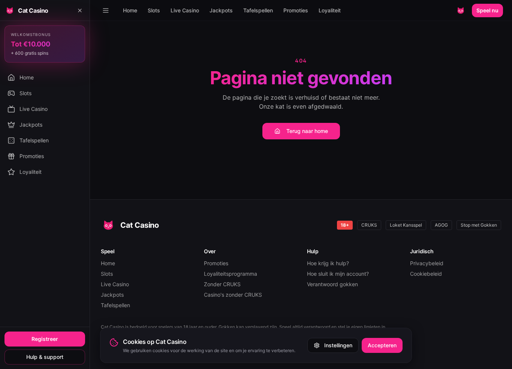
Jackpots (221, 10)
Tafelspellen (258, 10)
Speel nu (487, 10)
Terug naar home (307, 131)
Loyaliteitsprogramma (230, 273)
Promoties (295, 10)
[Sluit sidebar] (80, 10)
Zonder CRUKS (222, 284)
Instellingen (338, 345)
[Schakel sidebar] (105, 10)
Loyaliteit (330, 10)
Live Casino (185, 10)
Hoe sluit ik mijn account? (338, 273)
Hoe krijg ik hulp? (328, 263)
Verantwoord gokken (332, 284)
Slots (154, 10)
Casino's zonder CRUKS (233, 294)
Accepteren (382, 345)
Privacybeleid (426, 263)
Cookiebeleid (426, 273)
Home (130, 10)
